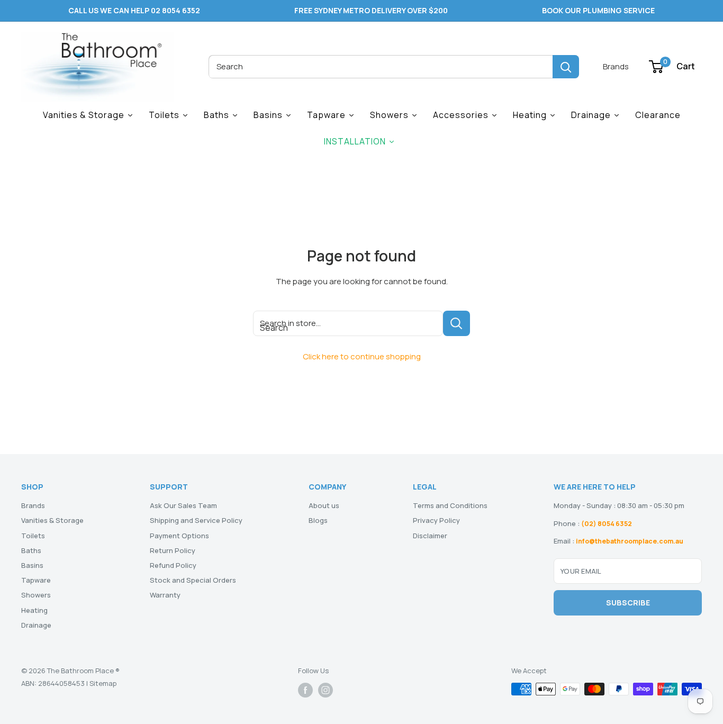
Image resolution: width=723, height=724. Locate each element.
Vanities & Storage (52, 520)
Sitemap (102, 683)
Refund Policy (173, 565)
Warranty (165, 595)
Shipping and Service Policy (196, 520)
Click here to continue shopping (362, 356)
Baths (31, 550)
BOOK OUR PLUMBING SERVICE (598, 10)
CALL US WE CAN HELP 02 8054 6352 (134, 10)
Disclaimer (430, 535)
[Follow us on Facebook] (305, 690)
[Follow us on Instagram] (325, 690)
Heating (34, 610)
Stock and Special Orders (193, 580)
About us (324, 505)
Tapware (36, 580)
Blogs (318, 520)
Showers (36, 595)
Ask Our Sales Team (183, 505)
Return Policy (172, 550)
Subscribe (628, 603)
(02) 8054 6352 (606, 523)
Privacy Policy (436, 520)
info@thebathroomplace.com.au (629, 541)
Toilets (33, 535)
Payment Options (179, 535)
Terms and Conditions (450, 505)
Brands (616, 66)
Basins (32, 565)
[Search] (566, 66)
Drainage (36, 625)
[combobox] (381, 66)
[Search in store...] (456, 323)
